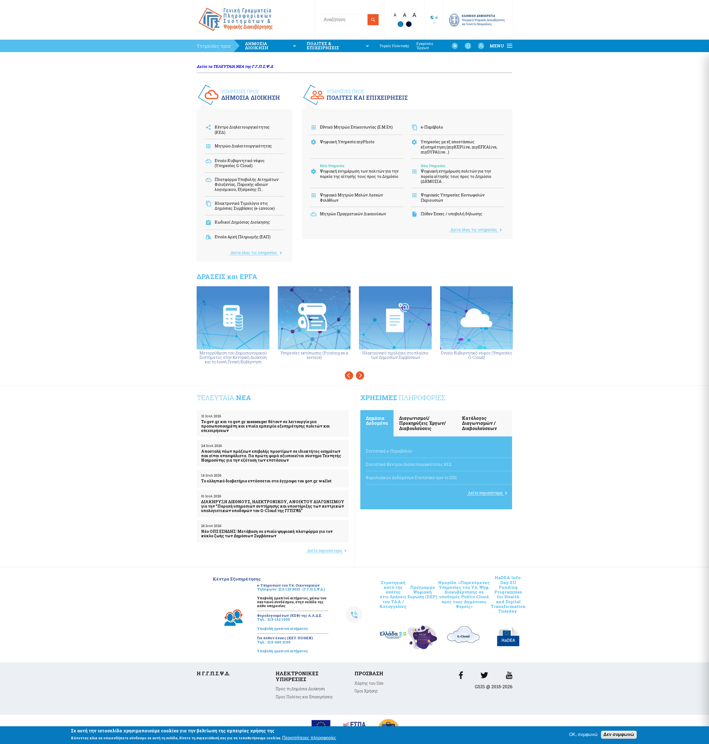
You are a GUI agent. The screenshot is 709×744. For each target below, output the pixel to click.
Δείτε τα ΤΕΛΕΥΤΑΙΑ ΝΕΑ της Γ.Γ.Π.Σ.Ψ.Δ (235, 66)
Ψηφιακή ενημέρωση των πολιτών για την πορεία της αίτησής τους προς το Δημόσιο (359, 173)
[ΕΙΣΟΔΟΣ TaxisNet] (468, 46)
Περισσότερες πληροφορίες (309, 738)
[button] (349, 375)
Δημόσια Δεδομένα (377, 420)
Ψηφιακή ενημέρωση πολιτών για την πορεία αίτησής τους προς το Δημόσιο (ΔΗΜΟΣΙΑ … (456, 176)
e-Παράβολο (432, 127)
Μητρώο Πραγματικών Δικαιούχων (353, 213)
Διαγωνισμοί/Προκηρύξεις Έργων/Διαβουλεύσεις (422, 423)
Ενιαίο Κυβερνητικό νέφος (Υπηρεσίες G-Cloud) (240, 163)
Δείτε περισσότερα (324, 550)
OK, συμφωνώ (583, 734)
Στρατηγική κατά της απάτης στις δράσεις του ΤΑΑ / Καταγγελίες (393, 594)
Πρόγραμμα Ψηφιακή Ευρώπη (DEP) (422, 592)
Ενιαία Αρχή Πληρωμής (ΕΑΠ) (243, 236)
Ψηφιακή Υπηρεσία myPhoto (347, 141)
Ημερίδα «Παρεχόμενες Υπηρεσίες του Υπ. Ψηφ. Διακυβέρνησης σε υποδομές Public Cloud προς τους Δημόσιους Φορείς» (464, 594)
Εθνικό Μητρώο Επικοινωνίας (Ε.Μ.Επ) (356, 127)
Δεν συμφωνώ (618, 734)
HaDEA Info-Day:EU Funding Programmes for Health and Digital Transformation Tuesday (508, 594)
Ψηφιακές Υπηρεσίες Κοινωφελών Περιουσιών (453, 197)
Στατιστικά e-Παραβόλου (389, 451)
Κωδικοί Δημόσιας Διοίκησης (242, 222)
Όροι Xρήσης (366, 691)
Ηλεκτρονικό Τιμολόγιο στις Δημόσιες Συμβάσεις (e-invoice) (245, 206)
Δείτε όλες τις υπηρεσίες (254, 252)
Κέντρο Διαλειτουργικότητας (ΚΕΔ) (242, 129)
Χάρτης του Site (369, 683)
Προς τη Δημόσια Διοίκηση (300, 688)
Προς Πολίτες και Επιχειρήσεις (304, 696)
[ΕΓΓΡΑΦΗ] (481, 46)
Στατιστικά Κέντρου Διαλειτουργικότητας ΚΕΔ (409, 464)
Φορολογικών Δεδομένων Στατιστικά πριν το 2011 (411, 477)
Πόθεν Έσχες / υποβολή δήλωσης (451, 213)
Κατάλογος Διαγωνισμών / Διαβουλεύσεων (479, 423)
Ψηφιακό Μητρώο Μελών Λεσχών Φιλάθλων (351, 197)
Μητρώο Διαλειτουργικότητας (243, 146)
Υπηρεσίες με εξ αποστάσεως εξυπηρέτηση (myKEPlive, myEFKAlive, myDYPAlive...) (459, 147)
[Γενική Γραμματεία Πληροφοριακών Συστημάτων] (461, 677)
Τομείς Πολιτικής (394, 46)
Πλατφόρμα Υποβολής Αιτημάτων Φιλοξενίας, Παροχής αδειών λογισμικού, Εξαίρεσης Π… (247, 184)
